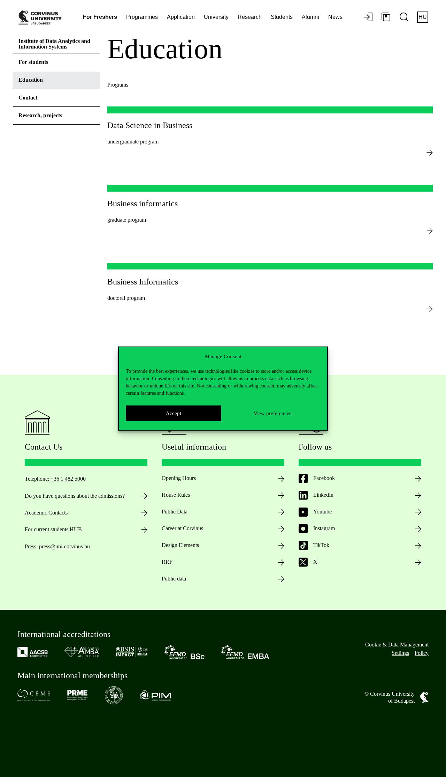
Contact (27, 98)
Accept (173, 413)
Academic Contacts (46, 513)
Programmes (142, 17)
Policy (422, 653)
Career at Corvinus (182, 528)
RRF (167, 562)
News (335, 17)
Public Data (174, 512)
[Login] (368, 17)
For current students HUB (53, 529)
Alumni (310, 17)
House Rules (176, 495)
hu (422, 17)
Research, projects (40, 115)
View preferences (272, 413)
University (216, 17)
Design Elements (180, 545)
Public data (174, 579)
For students (33, 62)
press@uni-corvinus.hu (64, 546)
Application (181, 17)
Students (282, 17)
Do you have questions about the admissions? (75, 496)
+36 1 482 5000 (68, 479)
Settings (400, 653)
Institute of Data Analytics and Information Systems (54, 44)
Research (250, 17)
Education (30, 80)
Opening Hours (179, 478)
